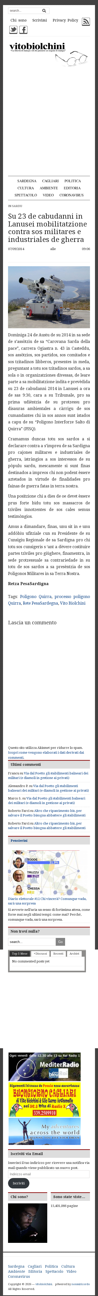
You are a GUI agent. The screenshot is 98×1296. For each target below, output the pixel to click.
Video (48, 195)
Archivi (74, 953)
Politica (73, 180)
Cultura (26, 188)
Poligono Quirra (36, 596)
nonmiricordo (81, 1284)
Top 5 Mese (19, 953)
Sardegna (26, 180)
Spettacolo (26, 195)
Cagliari (50, 180)
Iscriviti (19, 1183)
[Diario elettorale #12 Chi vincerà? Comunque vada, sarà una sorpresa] (48, 872)
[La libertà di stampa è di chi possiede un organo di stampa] (49, 54)
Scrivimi (39, 20)
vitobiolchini (43, 1284)
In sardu (15, 206)
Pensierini (19, 840)
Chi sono (19, 20)
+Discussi (40, 953)
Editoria (72, 188)
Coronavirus (72, 195)
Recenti (58, 953)
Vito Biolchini (72, 603)
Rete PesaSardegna (40, 603)
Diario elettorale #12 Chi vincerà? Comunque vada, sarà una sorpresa (47, 901)
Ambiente (49, 188)
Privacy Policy (65, 20)
